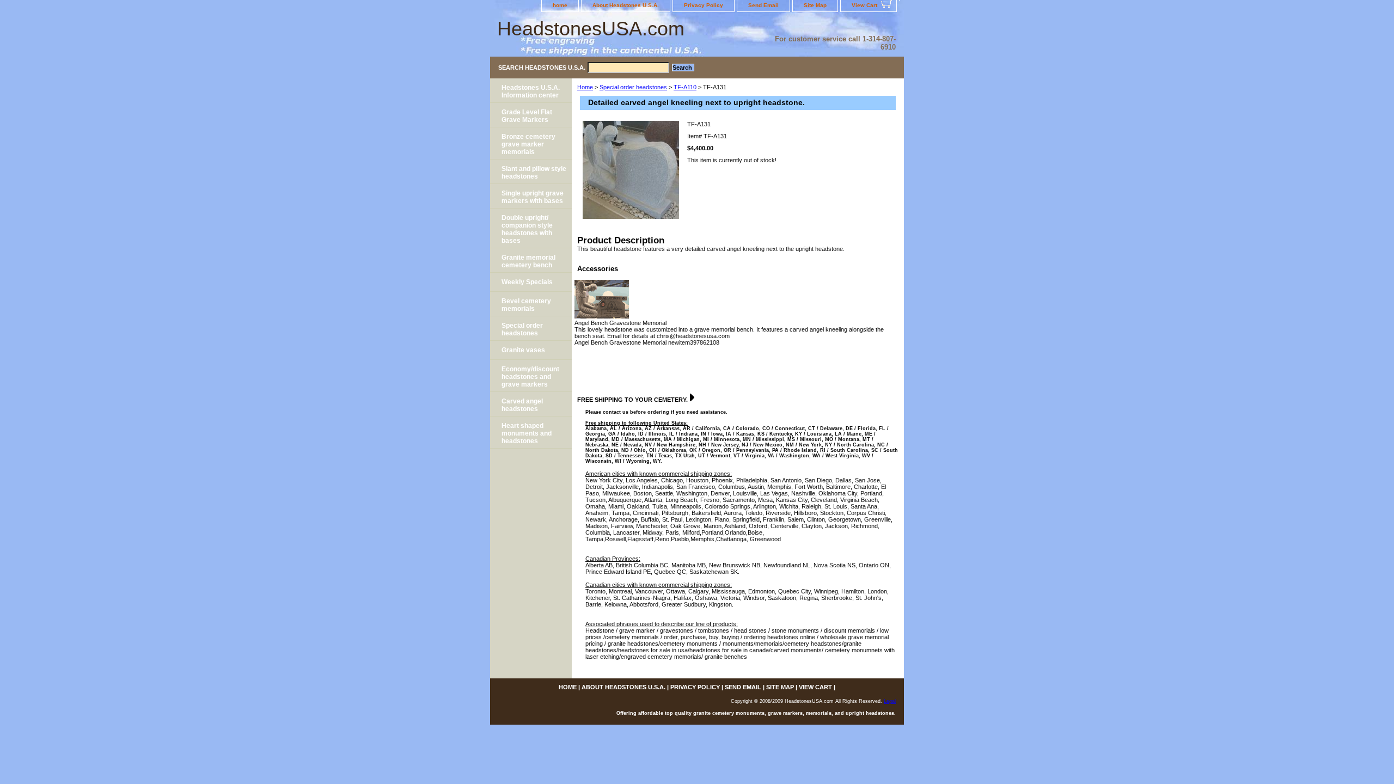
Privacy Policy (703, 5)
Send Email (763, 5)
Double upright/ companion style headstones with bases (527, 229)
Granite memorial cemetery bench (528, 261)
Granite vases (523, 350)
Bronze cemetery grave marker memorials (528, 144)
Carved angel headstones (522, 405)
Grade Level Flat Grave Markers (527, 116)
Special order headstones (633, 87)
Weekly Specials (527, 282)
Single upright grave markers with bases (533, 197)
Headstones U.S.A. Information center (531, 91)
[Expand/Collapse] (692, 397)
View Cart (864, 5)
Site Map (815, 5)
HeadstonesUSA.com (590, 28)
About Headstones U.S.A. (625, 5)
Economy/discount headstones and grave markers (530, 376)
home (560, 5)
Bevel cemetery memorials (526, 305)
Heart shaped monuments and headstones (527, 433)
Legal (890, 701)
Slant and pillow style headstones (534, 172)
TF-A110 (685, 87)
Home (585, 87)
